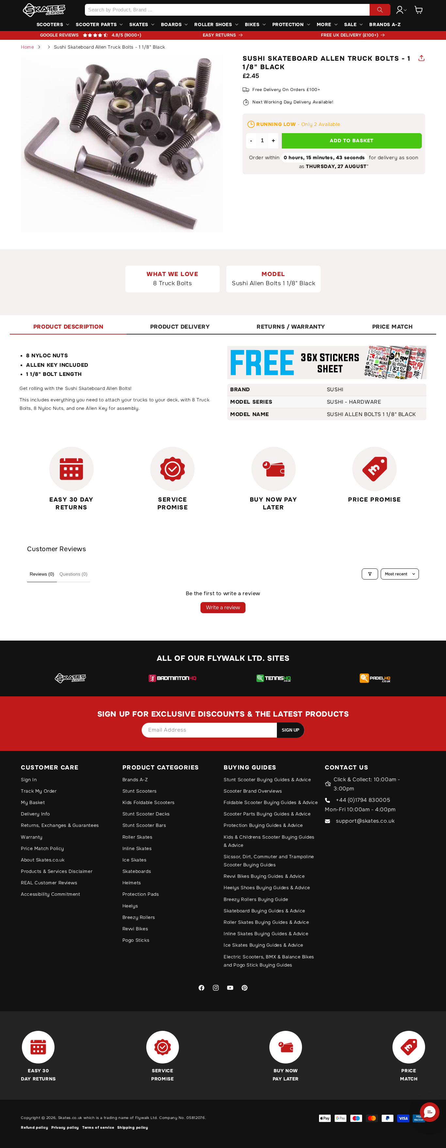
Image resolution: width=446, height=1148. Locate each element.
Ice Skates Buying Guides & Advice (263, 945)
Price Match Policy (42, 848)
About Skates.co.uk (43, 860)
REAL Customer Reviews (49, 883)
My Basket (33, 802)
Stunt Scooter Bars (144, 825)
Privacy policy (65, 1127)
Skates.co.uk (70, 1117)
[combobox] (237, 10)
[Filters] (370, 574)
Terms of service (98, 1127)
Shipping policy (132, 1127)
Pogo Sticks (136, 940)
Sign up (290, 730)
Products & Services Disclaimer (56, 871)
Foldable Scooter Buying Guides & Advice (271, 802)
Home (27, 47)
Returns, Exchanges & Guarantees (60, 825)
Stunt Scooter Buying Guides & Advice (267, 780)
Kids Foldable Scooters (148, 802)
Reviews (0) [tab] (42, 574)
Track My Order (38, 791)
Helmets (131, 883)
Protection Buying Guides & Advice (263, 825)
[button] (418, 10)
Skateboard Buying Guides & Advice (264, 911)
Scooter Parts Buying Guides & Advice (267, 814)
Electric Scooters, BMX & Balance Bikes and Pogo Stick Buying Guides (269, 961)
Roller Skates (137, 837)
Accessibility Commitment (50, 894)
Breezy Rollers (138, 917)
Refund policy (34, 1127)
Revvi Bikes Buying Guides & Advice (264, 876)
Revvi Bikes (135, 929)
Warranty (31, 837)
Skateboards (136, 871)
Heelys (130, 906)
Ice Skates (134, 860)
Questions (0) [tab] (73, 574)
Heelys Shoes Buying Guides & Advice (267, 888)
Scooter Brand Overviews (253, 791)
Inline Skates (137, 848)
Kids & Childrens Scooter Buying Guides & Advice (269, 841)
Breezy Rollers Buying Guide (256, 899)
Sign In (29, 780)
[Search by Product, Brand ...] (380, 10)
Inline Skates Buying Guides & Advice (266, 934)
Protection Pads (140, 894)
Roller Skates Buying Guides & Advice (266, 922)
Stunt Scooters (139, 791)
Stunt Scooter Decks (146, 814)
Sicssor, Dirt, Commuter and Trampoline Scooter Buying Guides (269, 861)
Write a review (223, 607)
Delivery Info (35, 814)
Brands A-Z (135, 780)
